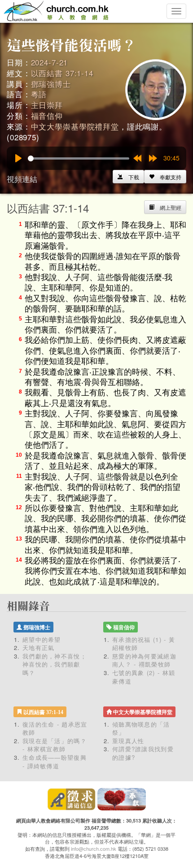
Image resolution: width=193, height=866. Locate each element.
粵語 (39, 94)
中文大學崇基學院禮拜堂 (75, 126)
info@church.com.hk (93, 848)
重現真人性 (128, 740)
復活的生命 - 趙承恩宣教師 (55, 728)
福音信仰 (47, 115)
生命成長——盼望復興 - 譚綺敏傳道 (54, 761)
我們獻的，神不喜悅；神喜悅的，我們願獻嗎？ (54, 664)
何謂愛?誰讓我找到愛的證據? (143, 753)
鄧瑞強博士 (51, 83)
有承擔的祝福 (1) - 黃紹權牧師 (143, 643)
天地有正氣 (38, 647)
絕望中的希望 (41, 639)
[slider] (78, 158)
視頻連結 (22, 178)
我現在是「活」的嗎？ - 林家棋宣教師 (54, 744)
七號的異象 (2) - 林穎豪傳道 (143, 676)
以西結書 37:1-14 (62, 72)
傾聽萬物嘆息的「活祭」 (141, 728)
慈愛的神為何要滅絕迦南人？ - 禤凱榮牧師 (144, 660)
